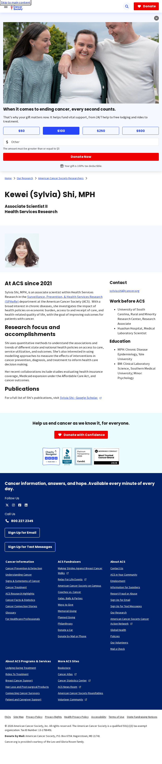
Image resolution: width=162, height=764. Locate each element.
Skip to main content (15, 2)
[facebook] (19, 505)
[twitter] (7, 505)
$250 (101, 131)
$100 (61, 131)
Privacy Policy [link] (34, 717)
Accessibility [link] (98, 717)
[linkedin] (26, 505)
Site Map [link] (18, 717)
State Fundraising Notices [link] (142, 717)
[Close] (156, 18)
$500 (140, 131)
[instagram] (13, 505)
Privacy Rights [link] (53, 717)
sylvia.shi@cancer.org (124, 291)
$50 (21, 131)
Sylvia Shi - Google (79, 398)
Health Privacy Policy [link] (76, 717)
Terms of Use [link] (116, 717)
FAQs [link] (8, 717)
